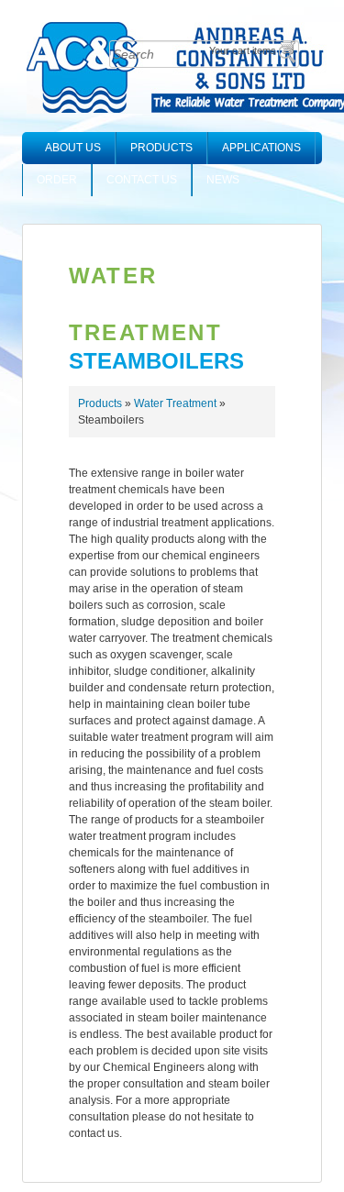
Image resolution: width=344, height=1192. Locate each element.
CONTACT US (141, 179)
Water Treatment (175, 403)
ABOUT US (73, 147)
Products (161, 147)
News (222, 179)
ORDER (57, 179)
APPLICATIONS (261, 147)
